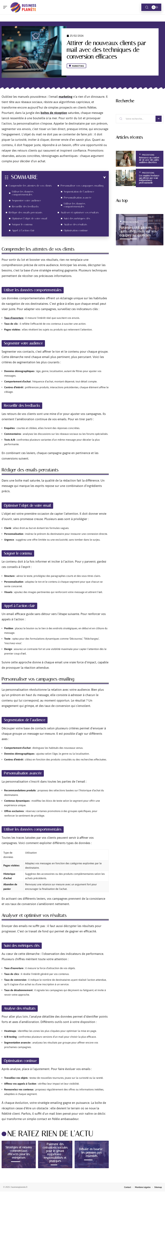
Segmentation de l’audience (79, 191)
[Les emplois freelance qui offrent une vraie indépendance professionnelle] (126, 178)
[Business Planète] (23, 7)
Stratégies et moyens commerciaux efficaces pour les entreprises (19, 1152)
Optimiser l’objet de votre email (29, 218)
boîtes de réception (54, 113)
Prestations (148, 155)
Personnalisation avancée (77, 197)
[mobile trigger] (6, 7)
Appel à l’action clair (23, 230)
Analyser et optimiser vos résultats (80, 212)
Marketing (78, 66)
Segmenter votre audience (26, 200)
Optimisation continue (76, 230)
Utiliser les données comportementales (22, 193)
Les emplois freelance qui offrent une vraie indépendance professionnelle (149, 179)
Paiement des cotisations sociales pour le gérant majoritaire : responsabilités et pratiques (55, 1152)
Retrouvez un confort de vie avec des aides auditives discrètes (149, 160)
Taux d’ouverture (14, 317)
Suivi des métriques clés (77, 218)
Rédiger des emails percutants (25, 212)
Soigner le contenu (22, 224)
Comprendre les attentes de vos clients (30, 185)
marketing (65, 96)
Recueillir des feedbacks (25, 206)
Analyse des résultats (75, 224)
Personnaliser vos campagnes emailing (82, 185)
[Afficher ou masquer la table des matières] (72, 178)
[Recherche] (147, 7)
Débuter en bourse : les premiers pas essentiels (91, 1152)
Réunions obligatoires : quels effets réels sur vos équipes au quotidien (138, 231)
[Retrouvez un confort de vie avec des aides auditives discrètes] (126, 159)
